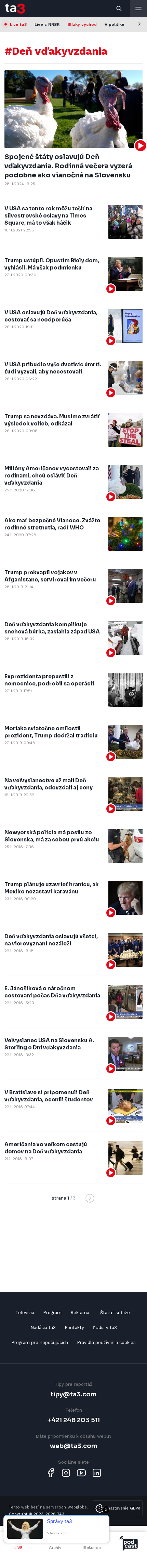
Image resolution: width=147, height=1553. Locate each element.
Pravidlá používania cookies (106, 1342)
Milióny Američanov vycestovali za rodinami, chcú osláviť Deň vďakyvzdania (51, 475)
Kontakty (74, 1327)
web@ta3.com (73, 1446)
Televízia (24, 1312)
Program (52, 1312)
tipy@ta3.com (73, 1394)
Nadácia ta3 (43, 1327)
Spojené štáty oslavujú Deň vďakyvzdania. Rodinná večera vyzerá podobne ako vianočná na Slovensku (68, 166)
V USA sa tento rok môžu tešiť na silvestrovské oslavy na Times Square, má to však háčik (48, 215)
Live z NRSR (47, 24)
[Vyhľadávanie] (119, 8)
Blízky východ (82, 24)
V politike (114, 24)
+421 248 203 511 (74, 1420)
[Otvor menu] (138, 8)
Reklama (79, 1312)
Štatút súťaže (115, 1312)
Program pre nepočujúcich (39, 1342)
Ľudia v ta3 (105, 1327)
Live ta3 (18, 24)
